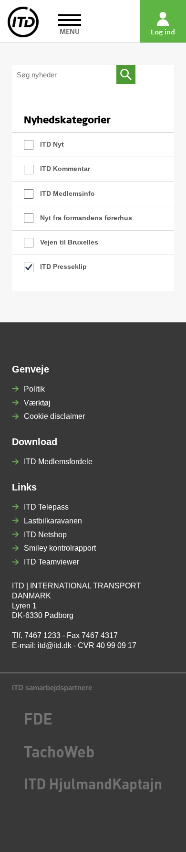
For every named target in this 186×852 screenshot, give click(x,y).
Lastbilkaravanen (53, 521)
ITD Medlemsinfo (66, 193)
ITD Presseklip (62, 266)
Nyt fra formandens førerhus (85, 218)
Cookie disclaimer (54, 416)
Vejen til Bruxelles (68, 242)
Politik (34, 389)
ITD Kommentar (64, 168)
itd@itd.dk (55, 645)
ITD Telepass (46, 507)
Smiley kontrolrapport (60, 548)
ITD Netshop (45, 535)
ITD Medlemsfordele (58, 462)
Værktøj (37, 403)
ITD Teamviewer (51, 562)
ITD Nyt (51, 144)
